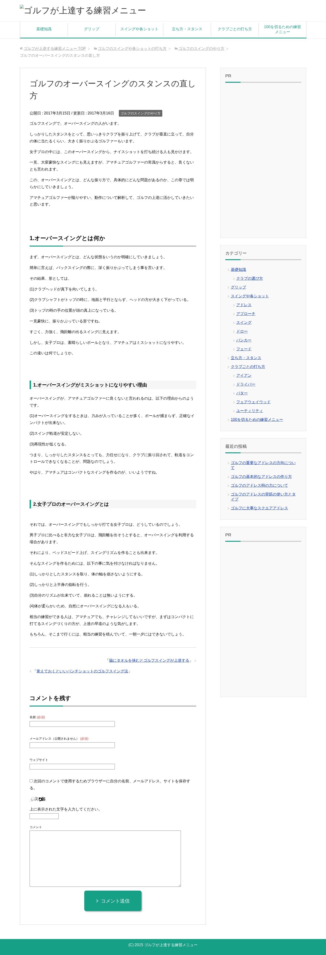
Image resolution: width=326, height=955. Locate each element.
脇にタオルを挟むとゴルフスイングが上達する (149, 660)
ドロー (242, 331)
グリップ (91, 29)
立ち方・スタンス (187, 29)
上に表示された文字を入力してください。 (66, 809)
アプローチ (245, 314)
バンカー (244, 340)
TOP (55, 48)
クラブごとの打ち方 (235, 29)
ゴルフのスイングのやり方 (141, 113)
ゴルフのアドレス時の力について (259, 485)
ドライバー (245, 384)
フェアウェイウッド (253, 402)
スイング (244, 322)
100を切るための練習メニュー (282, 29)
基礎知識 (44, 29)
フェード (244, 349)
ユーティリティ (249, 411)
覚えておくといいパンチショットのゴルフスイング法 (82, 671)
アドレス (244, 305)
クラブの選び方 (249, 278)
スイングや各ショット (139, 29)
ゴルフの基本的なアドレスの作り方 (261, 477)
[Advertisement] (263, 161)
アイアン (244, 375)
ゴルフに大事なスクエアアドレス (259, 508)
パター (242, 393)
